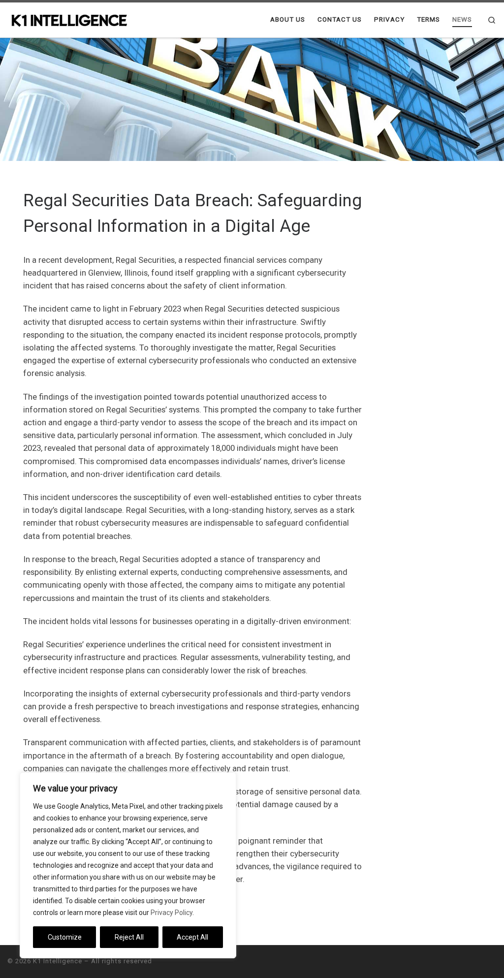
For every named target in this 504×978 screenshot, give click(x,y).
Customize (65, 937)
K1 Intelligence (57, 961)
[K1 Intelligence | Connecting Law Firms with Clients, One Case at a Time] (68, 19)
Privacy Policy (171, 912)
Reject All (129, 937)
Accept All (192, 937)
